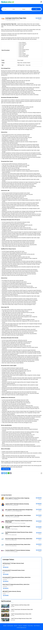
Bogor (24, 523)
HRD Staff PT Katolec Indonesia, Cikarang (12, 591)
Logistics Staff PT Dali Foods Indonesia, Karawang (17, 503)
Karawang (16, 505)
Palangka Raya (19, 510)
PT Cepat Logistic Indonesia (10, 19)
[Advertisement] (21, 484)
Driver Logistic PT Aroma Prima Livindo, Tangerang (17, 498)
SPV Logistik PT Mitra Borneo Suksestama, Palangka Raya (18, 509)
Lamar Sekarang (5, 469)
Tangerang (16, 499)
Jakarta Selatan (16, 516)
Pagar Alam (18, 19)
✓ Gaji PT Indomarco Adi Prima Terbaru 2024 (19, 605)
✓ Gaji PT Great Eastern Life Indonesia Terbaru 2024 (21, 609)
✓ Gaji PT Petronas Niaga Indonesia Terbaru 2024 (21, 618)
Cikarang (15, 528)
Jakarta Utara (14, 534)
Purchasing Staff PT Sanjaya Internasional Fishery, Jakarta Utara (17, 577)
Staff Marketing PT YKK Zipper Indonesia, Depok (13, 563)
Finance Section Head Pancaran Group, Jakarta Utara (17, 544)
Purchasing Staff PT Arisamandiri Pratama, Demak (13, 570)
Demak (4, 572)
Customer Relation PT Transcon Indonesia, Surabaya (17, 550)
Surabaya (15, 551)
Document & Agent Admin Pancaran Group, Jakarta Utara (18, 538)
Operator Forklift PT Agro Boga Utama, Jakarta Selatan (18, 515)
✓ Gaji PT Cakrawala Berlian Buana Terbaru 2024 (20, 614)
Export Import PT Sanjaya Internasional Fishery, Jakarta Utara (16, 584)
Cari (36, 9)
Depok (4, 565)
